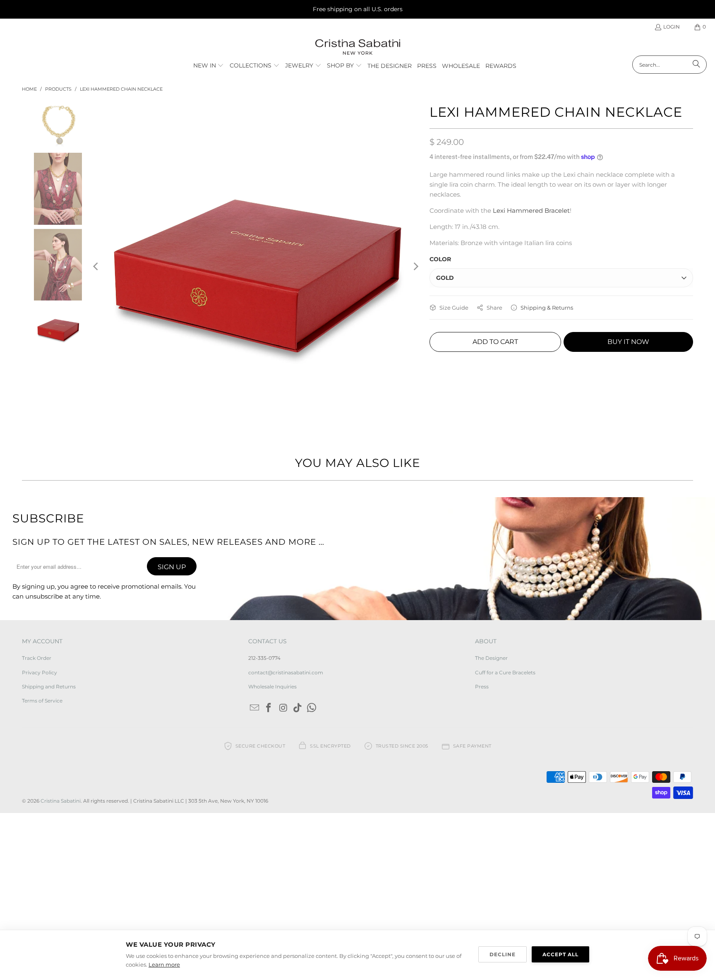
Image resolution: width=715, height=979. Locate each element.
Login (671, 27)
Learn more (164, 964)
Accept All (560, 954)
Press (482, 686)
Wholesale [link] (461, 66)
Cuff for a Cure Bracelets (505, 672)
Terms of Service (42, 701)
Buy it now (628, 342)
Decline (502, 954)
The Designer (491, 658)
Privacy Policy (39, 672)
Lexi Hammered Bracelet (531, 210)
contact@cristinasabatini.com (285, 672)
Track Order (36, 658)
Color (440, 259)
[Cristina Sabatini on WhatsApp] (312, 708)
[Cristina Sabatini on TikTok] (297, 708)
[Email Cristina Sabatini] (254, 708)
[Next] (415, 266)
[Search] (696, 64)
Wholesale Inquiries (272, 686)
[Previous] (96, 266)
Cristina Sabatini (61, 801)
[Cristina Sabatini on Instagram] (283, 708)
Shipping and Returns (49, 686)
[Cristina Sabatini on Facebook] (269, 708)
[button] (208, 65)
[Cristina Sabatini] (357, 47)
